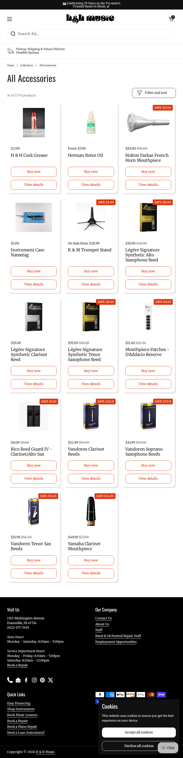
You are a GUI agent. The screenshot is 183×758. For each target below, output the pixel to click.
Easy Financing (18, 703)
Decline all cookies (139, 746)
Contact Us (103, 618)
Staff (98, 630)
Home (10, 65)
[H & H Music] (90, 19)
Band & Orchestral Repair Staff (118, 636)
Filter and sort (156, 93)
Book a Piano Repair (22, 727)
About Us (102, 624)
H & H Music (45, 752)
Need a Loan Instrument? (26, 733)
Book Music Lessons (22, 715)
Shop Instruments (21, 709)
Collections (26, 65)
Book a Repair (17, 665)
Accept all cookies (139, 732)
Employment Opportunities (116, 642)
